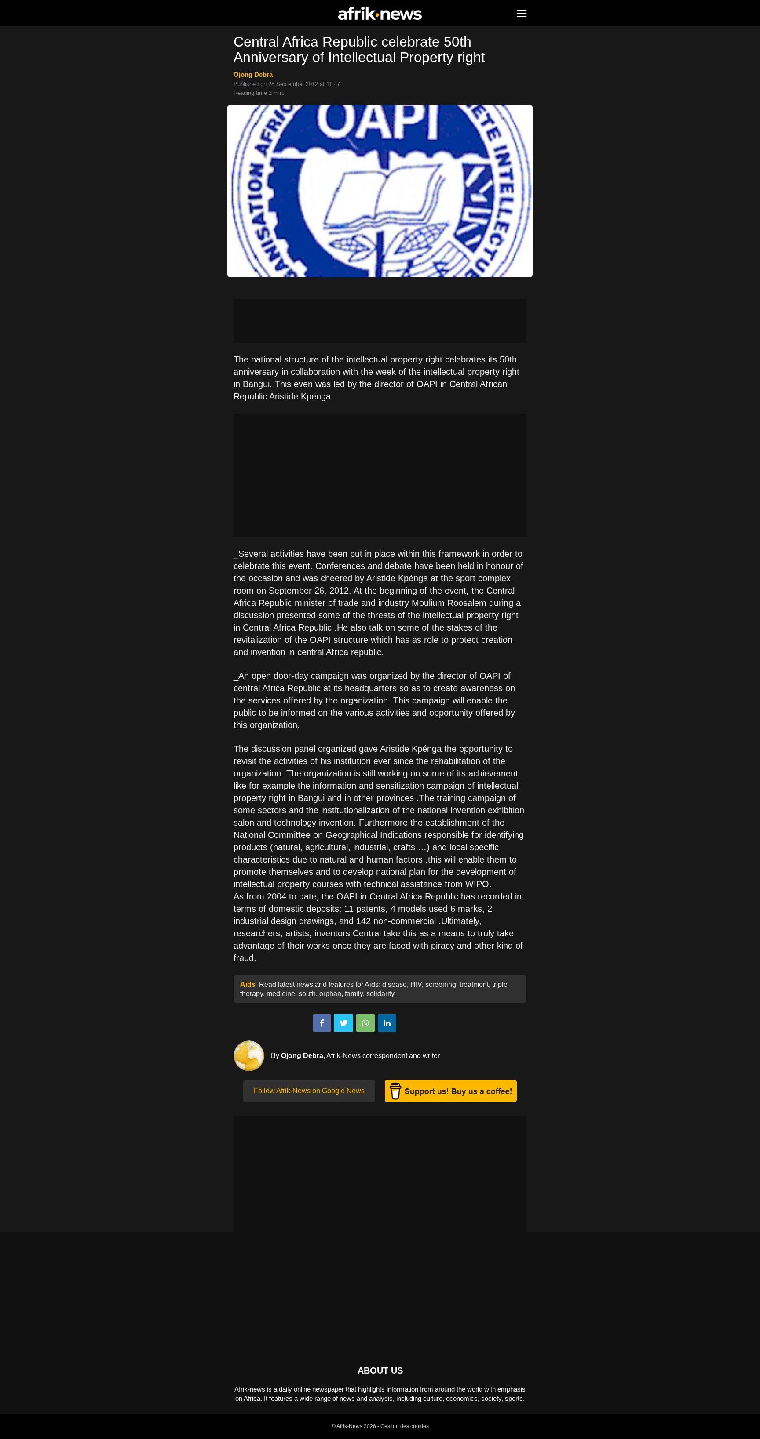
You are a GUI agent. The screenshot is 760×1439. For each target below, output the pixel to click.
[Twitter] (343, 1023)
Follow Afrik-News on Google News (309, 1091)
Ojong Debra (253, 74)
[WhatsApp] (365, 1023)
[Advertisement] (380, 321)
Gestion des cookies (404, 1426)
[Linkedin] (387, 1023)
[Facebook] (322, 1023)
